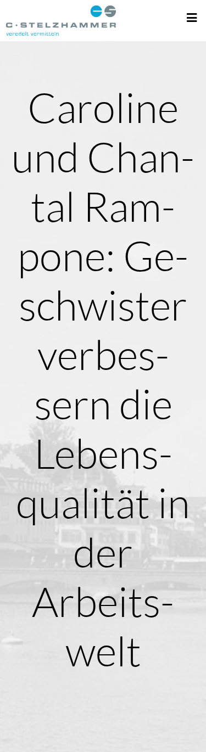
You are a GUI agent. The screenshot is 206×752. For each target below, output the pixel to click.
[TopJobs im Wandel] (61, 20)
